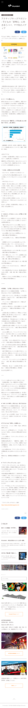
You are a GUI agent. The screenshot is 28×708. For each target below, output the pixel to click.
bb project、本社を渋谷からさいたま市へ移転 (12, 540)
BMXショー (14, 685)
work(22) (6, 509)
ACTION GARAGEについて (14, 653)
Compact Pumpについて (14, 614)
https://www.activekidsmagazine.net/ (10, 505)
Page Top (14, 699)
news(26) (3, 509)
